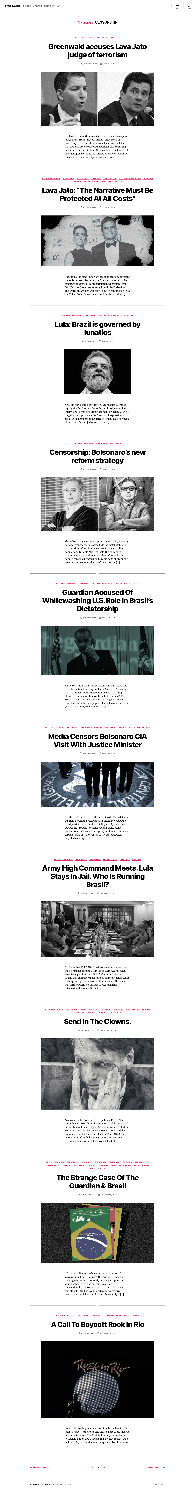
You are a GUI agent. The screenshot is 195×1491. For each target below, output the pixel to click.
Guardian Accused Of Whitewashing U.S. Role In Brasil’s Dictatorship (97, 600)
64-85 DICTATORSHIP (66, 584)
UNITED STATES (115, 182)
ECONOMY (107, 1009)
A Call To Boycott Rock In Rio (97, 1324)
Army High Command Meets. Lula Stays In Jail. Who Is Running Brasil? (97, 876)
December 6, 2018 (108, 1195)
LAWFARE (77, 182)
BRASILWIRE (12, 5)
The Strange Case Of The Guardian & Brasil (97, 1181)
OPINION (102, 1013)
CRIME (82, 1009)
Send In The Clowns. (97, 1021)
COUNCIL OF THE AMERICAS (94, 1162)
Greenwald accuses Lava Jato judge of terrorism (97, 50)
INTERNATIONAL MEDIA (130, 178)
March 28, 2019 (108, 617)
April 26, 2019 (108, 341)
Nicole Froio (89, 1333)
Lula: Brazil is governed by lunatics (97, 328)
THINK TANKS (125, 1165)
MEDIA (87, 182)
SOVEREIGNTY (98, 182)
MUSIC (126, 1316)
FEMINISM (109, 1316)
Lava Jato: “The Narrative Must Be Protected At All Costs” (97, 194)
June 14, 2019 (109, 207)
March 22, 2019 (108, 753)
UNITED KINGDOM (141, 1165)
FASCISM (146, 1009)
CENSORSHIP (102, 38)
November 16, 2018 (108, 1333)
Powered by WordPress (63, 1484)
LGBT (118, 1316)
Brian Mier (91, 341)
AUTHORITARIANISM (84, 38)
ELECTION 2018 (110, 178)
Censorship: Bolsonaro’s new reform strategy (97, 456)
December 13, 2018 (109, 1030)
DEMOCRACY (83, 178)
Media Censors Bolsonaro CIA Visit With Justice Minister (97, 740)
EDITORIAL (96, 178)
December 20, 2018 (108, 893)
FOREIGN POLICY (53, 1165)
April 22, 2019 (109, 469)
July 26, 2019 (108, 63)
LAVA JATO (115, 38)
